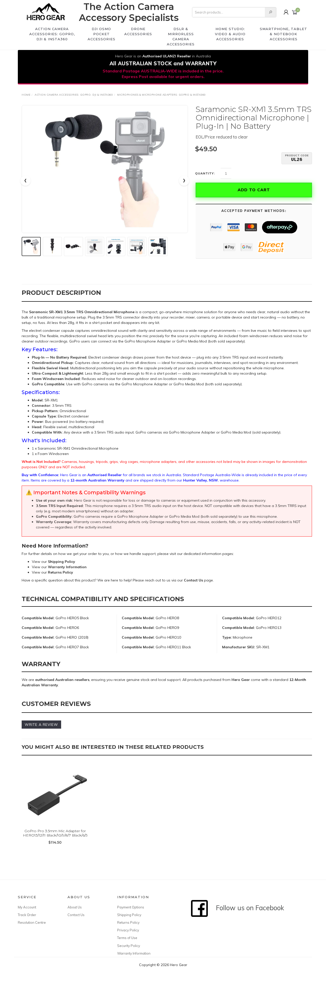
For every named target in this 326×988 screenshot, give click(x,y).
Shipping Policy (129, 915)
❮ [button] (25, 180)
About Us (74, 907)
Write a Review (41, 724)
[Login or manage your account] (286, 12)
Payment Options (130, 907)
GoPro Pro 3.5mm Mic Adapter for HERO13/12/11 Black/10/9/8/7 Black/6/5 (55, 833)
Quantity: (205, 173)
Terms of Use (127, 938)
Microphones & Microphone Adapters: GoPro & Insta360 (161, 94)
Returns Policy (128, 922)
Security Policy (128, 946)
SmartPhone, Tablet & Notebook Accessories (283, 34)
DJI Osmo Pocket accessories (101, 34)
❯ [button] (184, 180)
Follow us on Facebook (247, 908)
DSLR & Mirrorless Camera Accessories (181, 36)
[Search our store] (270, 12)
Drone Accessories (138, 31)
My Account (27, 907)
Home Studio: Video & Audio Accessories (230, 34)
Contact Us (76, 915)
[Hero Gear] (46, 12)
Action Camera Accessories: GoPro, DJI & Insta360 (52, 34)
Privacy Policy (128, 930)
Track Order (27, 915)
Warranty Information (134, 953)
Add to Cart (254, 189)
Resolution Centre (32, 922)
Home (26, 94)
